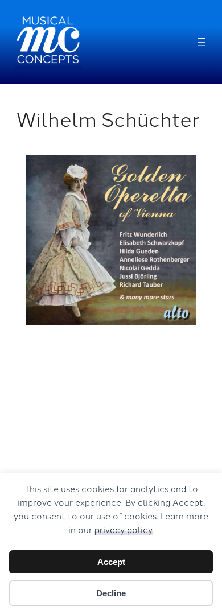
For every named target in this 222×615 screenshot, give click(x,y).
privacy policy (123, 529)
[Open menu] (201, 42)
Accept (111, 562)
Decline (111, 593)
